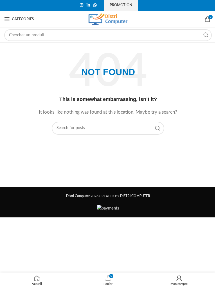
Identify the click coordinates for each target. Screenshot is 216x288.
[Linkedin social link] (88, 5)
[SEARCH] (206, 35)
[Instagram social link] (81, 5)
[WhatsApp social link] (95, 5)
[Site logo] (108, 19)
